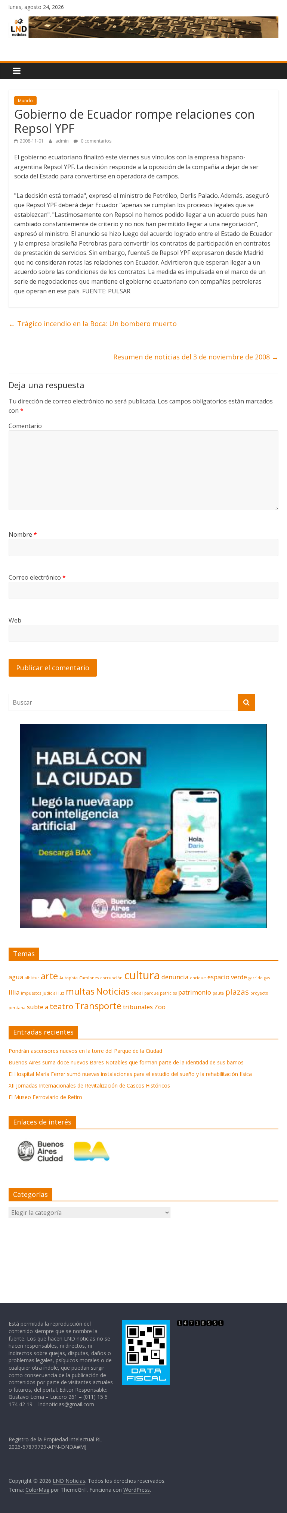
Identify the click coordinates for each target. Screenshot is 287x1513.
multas (80, 991)
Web (15, 620)
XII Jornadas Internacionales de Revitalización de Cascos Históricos (89, 1085)
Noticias (113, 991)
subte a (37, 1006)
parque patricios (160, 993)
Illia (14, 992)
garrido (256, 977)
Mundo (25, 100)
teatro (61, 1006)
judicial (50, 993)
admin (62, 141)
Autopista (68, 977)
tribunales (138, 1006)
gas (267, 977)
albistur (32, 977)
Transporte (98, 1005)
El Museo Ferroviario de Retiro (45, 1097)
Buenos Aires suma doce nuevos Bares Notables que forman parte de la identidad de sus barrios (126, 1062)
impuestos (31, 993)
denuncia (174, 977)
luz (61, 993)
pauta (218, 993)
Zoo (160, 1006)
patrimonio (194, 992)
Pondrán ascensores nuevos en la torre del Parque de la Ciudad (85, 1050)
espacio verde (227, 977)
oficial (137, 993)
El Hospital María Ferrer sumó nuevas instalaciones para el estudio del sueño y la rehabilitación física (130, 1073)
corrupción (111, 977)
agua (16, 977)
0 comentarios (95, 141)
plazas (237, 991)
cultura (142, 975)
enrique (198, 977)
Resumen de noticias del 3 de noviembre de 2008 (195, 356)
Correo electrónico (37, 577)
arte (49, 976)
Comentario (25, 426)
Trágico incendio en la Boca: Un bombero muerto (93, 323)
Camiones (89, 977)
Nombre (23, 534)
